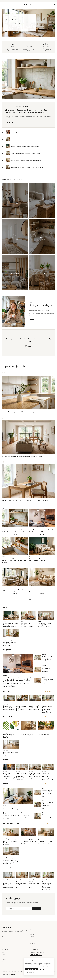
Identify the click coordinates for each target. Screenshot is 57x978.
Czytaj (15, 534)
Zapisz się (36, 908)
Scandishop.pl (28, 4)
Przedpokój (4, 959)
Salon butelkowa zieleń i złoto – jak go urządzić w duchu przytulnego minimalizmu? (25, 146)
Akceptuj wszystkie (31, 969)
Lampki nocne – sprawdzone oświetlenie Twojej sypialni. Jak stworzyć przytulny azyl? (9, 776)
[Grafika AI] (37, 657)
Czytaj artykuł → (12, 122)
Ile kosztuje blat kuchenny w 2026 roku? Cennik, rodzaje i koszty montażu (20, 412)
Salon (4, 621)
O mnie (8, 0)
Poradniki (5, 731)
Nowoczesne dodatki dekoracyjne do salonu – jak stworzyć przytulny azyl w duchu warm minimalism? (10, 861)
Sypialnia (5, 771)
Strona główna (33, 929)
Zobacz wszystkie (49, 367)
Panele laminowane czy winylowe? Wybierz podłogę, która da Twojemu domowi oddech (11, 753)
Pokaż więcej (28, 599)
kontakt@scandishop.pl (36, 954)
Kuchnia (5, 703)
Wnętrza (5, 675)
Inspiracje (32, 934)
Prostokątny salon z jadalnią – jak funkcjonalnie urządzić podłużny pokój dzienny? (22, 456)
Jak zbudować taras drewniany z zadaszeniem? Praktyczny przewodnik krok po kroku (45, 734)
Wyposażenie (6, 879)
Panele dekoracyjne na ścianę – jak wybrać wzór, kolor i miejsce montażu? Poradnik (25, 132)
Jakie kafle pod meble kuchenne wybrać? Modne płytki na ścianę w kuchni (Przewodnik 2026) (26, 111)
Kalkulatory (32, 945)
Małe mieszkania (5, 956)
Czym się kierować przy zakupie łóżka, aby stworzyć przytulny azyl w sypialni (34, 776)
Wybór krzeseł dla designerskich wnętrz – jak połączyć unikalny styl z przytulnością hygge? (21, 884)
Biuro (4, 805)
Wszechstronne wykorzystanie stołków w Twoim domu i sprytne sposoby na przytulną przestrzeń (46, 841)
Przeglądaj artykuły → (10, 28)
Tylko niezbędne (29, 972)
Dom (31, 932)
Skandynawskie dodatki (8, 838)
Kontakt (4, 0)
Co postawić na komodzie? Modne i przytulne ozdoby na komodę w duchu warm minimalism (10, 842)
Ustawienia (42, 969)
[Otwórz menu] (3, 4)
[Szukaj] (54, 4)
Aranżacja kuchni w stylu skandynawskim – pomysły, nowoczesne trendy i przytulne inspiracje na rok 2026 (29, 139)
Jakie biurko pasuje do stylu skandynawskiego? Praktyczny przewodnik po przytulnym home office (26, 500)
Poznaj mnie (33, 319)
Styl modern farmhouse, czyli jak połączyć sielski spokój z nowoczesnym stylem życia (25, 153)
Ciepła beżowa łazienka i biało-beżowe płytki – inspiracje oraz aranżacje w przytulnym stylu (27, 167)
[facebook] (2, 936)
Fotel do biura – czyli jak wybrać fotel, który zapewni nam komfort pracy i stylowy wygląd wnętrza (47, 805)
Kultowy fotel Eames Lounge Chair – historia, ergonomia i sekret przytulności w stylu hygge (28, 625)
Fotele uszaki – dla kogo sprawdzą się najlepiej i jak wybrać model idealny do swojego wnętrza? (9, 643)
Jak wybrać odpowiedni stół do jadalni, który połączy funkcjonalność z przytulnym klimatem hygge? (34, 884)
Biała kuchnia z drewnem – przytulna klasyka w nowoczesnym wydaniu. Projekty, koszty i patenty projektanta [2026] (47, 708)
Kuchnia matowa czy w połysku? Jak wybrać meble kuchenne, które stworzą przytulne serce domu (34, 708)
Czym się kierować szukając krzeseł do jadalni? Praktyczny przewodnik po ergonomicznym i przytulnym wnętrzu (47, 885)
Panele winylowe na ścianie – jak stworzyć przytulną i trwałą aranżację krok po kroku (28, 734)
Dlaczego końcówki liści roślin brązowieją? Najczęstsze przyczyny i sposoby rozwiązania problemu (10, 735)
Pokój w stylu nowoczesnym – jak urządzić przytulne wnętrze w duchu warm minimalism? (26, 160)
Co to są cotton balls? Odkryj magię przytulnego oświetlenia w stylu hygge (28, 841)
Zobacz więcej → (49, 607)
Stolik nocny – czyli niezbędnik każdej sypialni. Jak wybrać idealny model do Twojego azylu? (21, 776)
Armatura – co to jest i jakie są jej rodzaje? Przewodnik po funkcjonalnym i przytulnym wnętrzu (8, 884)
